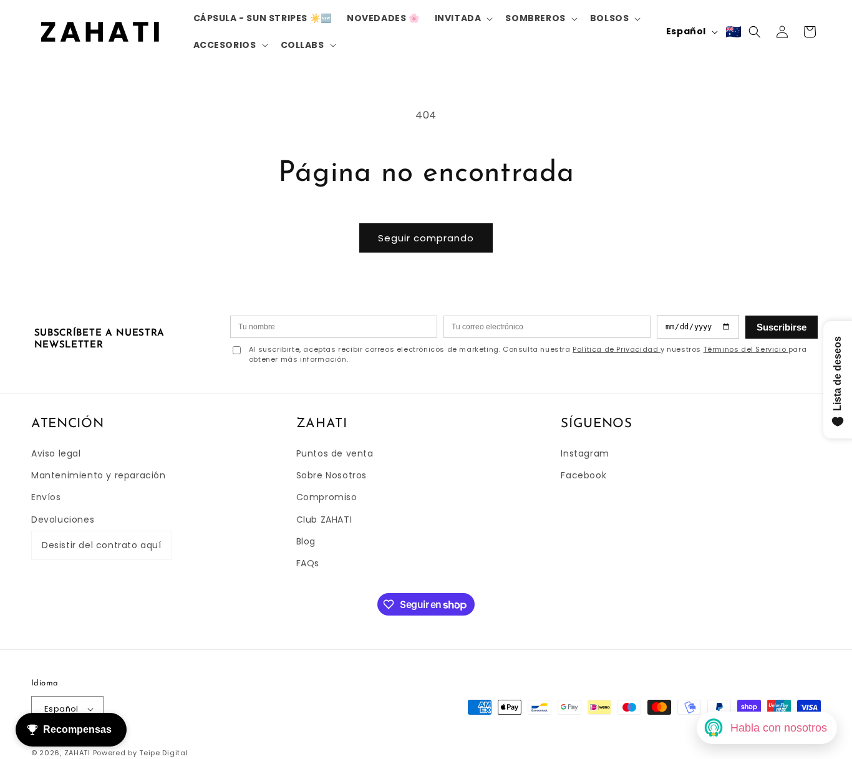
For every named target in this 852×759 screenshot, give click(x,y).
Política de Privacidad (617, 349)
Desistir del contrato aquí (102, 545)
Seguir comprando (426, 237)
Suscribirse (781, 327)
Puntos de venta (335, 453)
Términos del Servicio (746, 349)
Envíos (46, 497)
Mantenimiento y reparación (98, 475)
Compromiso (326, 497)
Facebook (583, 475)
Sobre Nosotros (331, 475)
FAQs (307, 563)
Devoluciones (62, 519)
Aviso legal (56, 453)
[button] (462, 18)
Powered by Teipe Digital (140, 753)
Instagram (585, 453)
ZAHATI (77, 753)
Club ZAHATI (324, 519)
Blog (306, 541)
